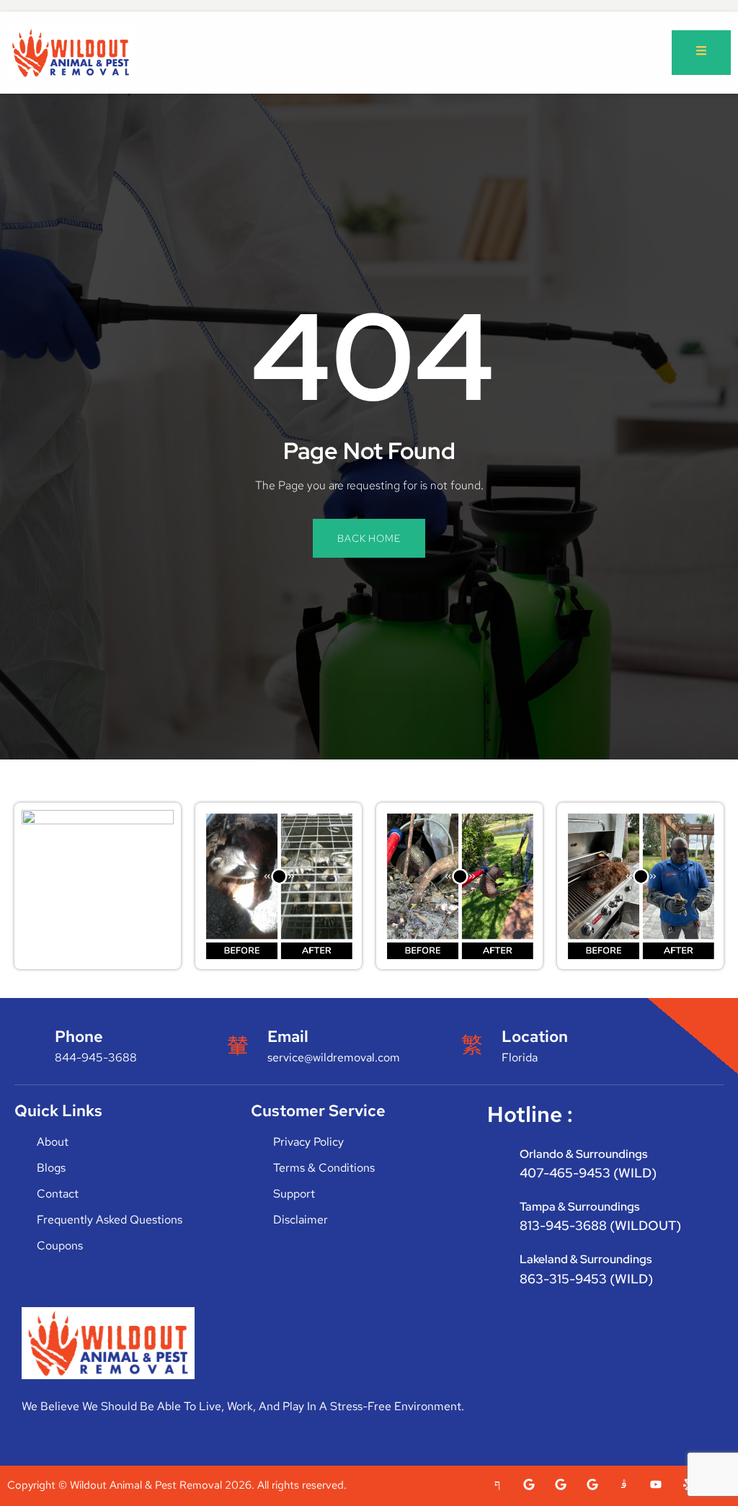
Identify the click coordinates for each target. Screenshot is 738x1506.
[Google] (529, 1484)
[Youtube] (655, 1484)
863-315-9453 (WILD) (586, 1278)
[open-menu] (701, 52)
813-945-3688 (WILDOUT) (600, 1225)
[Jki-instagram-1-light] (624, 1484)
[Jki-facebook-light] (497, 1484)
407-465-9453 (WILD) (588, 1172)
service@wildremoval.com (333, 1057)
